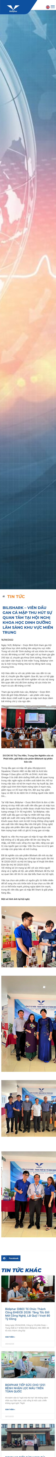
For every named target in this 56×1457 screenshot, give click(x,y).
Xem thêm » (10, 1337)
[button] (10, 1258)
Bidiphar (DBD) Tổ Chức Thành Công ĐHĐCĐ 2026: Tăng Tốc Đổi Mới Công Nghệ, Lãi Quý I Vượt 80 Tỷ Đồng (27, 1313)
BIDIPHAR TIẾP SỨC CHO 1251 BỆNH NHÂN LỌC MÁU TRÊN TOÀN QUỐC (25, 1388)
